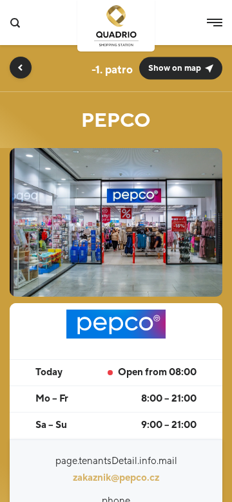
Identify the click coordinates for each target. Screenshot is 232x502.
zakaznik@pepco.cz (116, 478)
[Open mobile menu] (214, 22)
